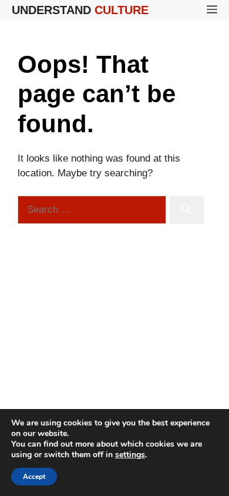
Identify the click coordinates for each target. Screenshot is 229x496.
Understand (80, 10)
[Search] (186, 210)
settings (130, 455)
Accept (34, 476)
